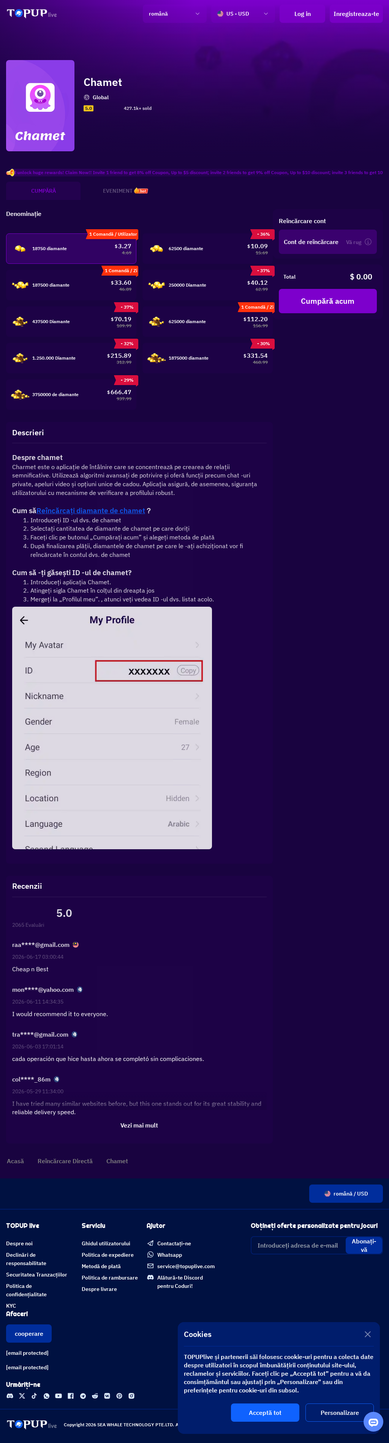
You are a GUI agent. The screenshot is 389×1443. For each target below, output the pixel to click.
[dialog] (279, 1378)
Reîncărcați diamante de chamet (90, 510)
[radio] (97, 108)
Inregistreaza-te (356, 13)
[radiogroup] (108, 108)
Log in (302, 13)
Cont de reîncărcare (311, 242)
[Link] (32, 14)
